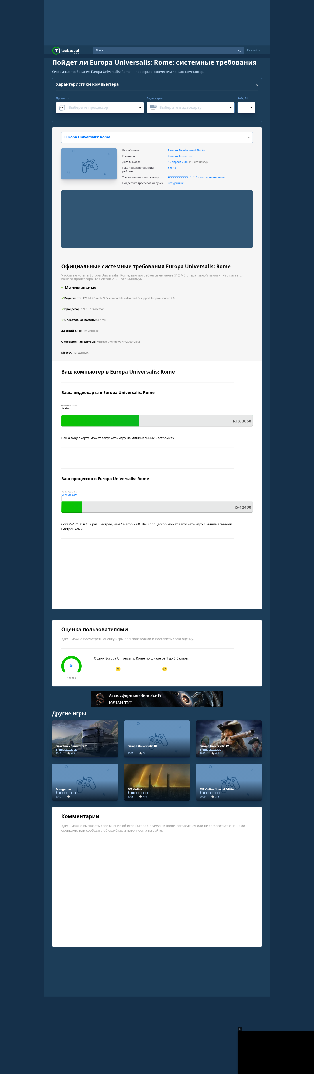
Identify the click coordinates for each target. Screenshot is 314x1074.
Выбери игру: (157, 137)
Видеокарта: (155, 98)
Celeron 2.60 (69, 494)
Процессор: (63, 98)
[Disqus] (157, 892)
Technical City (65, 51)
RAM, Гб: (243, 98)
